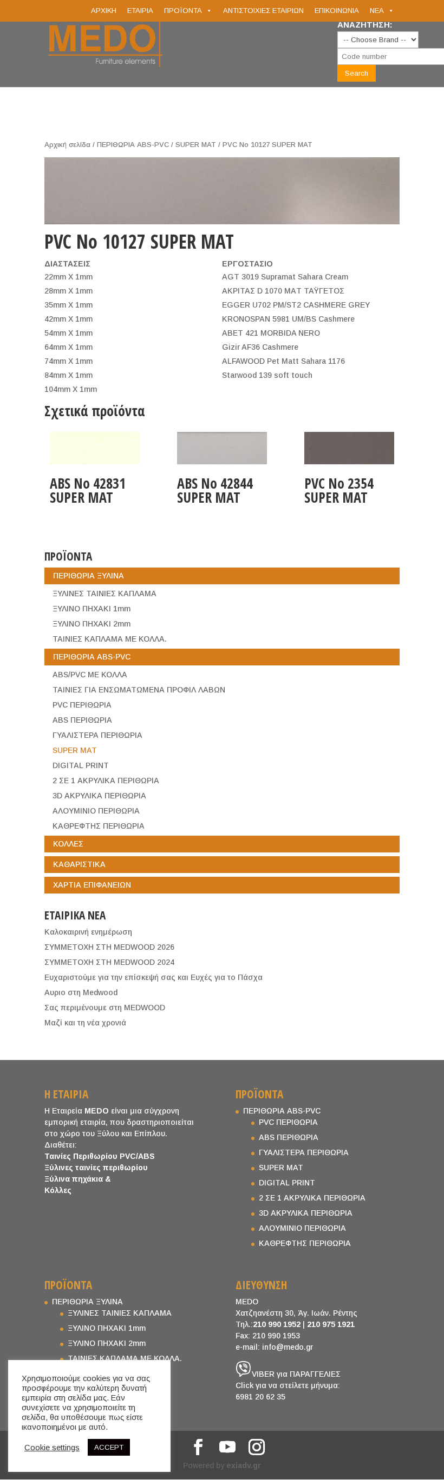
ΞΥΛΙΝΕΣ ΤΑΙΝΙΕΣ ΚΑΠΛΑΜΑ (104, 593)
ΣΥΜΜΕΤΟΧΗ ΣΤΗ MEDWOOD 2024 (109, 962)
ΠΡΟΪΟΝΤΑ (183, 10)
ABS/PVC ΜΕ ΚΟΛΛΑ (90, 674)
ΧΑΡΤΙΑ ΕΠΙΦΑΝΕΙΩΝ (92, 885)
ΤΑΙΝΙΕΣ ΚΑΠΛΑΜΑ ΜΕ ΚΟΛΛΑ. (110, 639)
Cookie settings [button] (52, 1447)
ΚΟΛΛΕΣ (68, 843)
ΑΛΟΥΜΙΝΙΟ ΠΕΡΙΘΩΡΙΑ (96, 810)
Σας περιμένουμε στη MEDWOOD (104, 1007)
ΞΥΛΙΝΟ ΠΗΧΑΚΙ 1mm (91, 608)
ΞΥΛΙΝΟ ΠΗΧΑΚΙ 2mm (91, 623)
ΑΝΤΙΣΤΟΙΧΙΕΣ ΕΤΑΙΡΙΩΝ (263, 10)
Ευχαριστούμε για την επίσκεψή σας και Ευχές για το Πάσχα (153, 977)
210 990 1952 (277, 1324)
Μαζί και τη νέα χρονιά (85, 1022)
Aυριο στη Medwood (80, 992)
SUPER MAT (195, 145)
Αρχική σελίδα (67, 145)
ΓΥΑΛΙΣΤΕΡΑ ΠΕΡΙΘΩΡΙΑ (97, 735)
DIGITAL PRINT (81, 765)
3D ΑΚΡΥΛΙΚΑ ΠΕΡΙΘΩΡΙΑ (99, 795)
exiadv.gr (243, 1465)
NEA (377, 10)
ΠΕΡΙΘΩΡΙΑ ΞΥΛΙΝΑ (88, 575)
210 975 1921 (331, 1324)
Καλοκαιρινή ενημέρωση (88, 932)
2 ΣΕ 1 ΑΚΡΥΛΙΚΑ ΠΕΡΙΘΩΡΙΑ (106, 780)
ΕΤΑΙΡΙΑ (140, 10)
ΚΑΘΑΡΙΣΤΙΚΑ (79, 864)
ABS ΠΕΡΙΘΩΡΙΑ (82, 720)
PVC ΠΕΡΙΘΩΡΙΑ (82, 705)
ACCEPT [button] (108, 1447)
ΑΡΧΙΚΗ (103, 10)
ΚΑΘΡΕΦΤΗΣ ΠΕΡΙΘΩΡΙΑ (99, 826)
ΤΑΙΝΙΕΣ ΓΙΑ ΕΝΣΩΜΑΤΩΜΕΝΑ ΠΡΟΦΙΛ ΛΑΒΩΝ (139, 689)
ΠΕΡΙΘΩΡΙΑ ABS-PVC (133, 145)
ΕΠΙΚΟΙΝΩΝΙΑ (337, 10)
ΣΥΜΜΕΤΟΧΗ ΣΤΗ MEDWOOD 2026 (109, 947)
